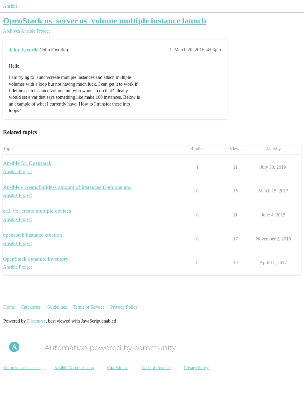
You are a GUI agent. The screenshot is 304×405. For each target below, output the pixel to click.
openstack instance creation (32, 235)
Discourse (36, 320)
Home (9, 307)
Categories (31, 307)
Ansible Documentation (74, 368)
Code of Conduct (156, 368)
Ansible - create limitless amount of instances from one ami (67, 187)
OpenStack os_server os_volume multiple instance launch (104, 20)
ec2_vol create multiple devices (37, 211)
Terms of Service (88, 307)
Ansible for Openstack (27, 163)
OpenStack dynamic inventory (35, 259)
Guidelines (57, 307)
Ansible (10, 6)
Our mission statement (22, 368)
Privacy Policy (124, 307)
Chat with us (117, 368)
